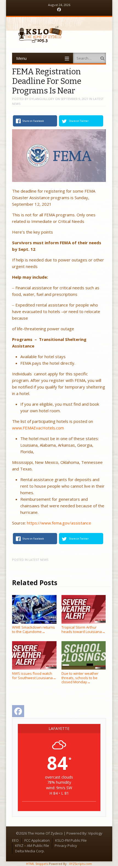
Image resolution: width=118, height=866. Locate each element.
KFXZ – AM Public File (32, 845)
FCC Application (37, 840)
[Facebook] (59, 10)
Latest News (38, 560)
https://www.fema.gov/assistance (59, 523)
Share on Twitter (79, 121)
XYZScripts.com (80, 864)
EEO (15, 840)
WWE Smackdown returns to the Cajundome (33, 629)
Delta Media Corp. (30, 851)
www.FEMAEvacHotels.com (38, 428)
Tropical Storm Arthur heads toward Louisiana (83, 629)
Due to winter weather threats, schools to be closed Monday (80, 677)
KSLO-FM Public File (71, 840)
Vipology (95, 833)
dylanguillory (41, 99)
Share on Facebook (33, 121)
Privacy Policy (66, 845)
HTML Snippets (37, 864)
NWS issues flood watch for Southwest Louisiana (34, 675)
